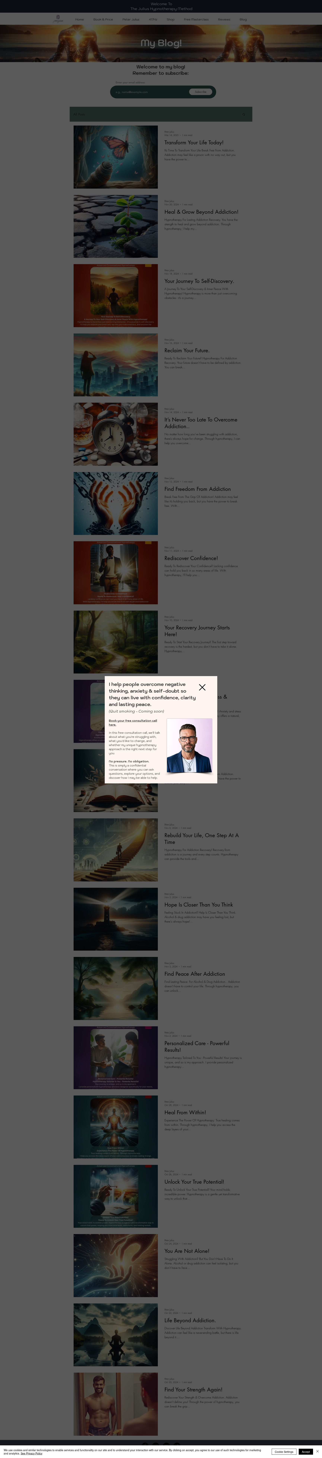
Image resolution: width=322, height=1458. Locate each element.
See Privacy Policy (31, 1453)
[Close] (317, 1451)
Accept (306, 1452)
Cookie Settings (284, 1452)
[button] (202, 687)
